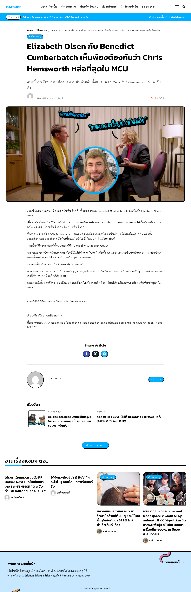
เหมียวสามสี (17, 497)
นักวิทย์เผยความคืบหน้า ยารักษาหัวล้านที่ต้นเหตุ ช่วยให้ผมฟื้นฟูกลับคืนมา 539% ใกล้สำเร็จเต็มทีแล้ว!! (118, 518)
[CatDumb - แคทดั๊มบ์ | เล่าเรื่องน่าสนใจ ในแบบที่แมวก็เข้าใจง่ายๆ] (13, 6)
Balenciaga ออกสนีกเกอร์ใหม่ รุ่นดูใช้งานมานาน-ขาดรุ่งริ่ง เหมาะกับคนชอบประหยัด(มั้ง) (69, 421)
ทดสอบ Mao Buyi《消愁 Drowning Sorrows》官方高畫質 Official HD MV (129, 419)
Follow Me (156, 379)
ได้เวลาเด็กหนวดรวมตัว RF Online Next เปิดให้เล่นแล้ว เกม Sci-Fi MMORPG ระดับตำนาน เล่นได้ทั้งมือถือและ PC (81, 17)
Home (30, 30)
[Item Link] (118, 488)
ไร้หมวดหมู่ (43, 30)
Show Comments (95, 445)
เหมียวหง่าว (109, 531)
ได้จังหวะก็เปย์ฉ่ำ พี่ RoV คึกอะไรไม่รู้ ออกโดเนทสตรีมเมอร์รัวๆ (72, 482)
